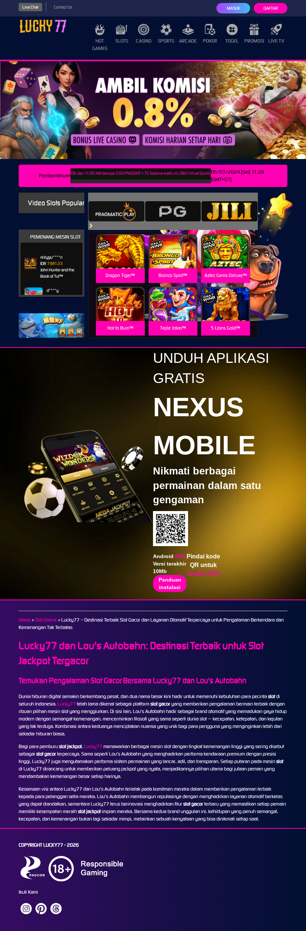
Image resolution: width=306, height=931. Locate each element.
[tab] (116, 211)
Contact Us (63, 7)
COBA (120, 242)
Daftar (270, 8)
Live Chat (30, 7)
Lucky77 (66, 704)
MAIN (120, 259)
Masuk (233, 8)
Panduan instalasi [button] (170, 583)
